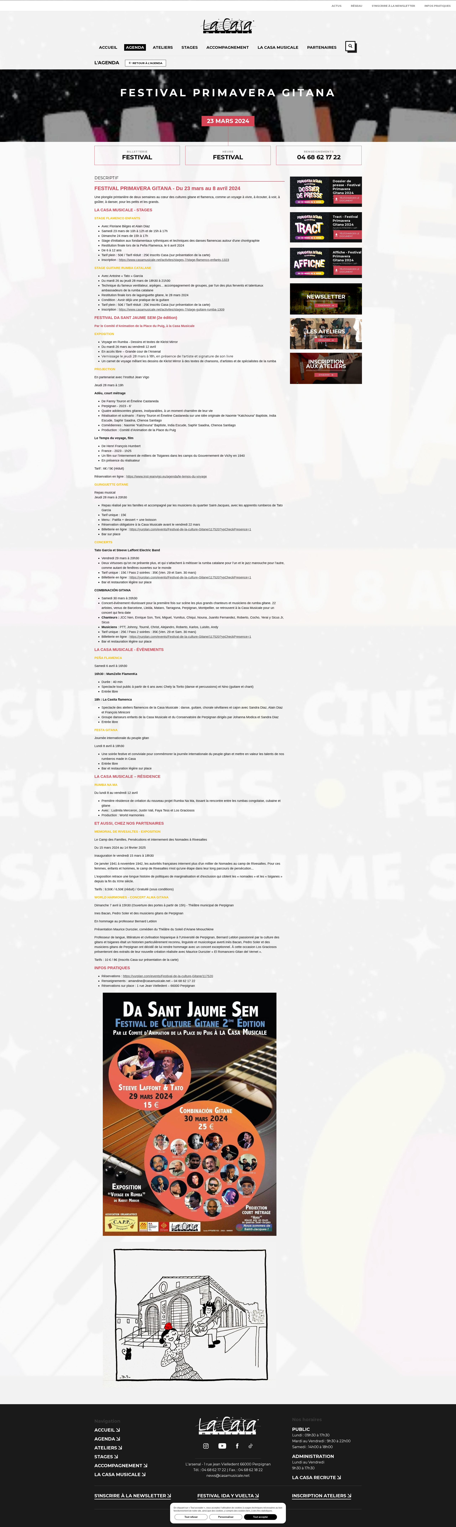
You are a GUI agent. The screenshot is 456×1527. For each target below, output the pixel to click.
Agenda (105, 1439)
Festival (137, 155)
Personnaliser (226, 1517)
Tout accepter (260, 1517)
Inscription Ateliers (320, 1495)
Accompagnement (119, 1465)
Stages (104, 1456)
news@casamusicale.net (228, 1475)
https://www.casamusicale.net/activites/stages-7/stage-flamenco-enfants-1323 (174, 260)
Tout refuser (191, 1517)
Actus (336, 5)
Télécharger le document (349, 199)
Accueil (105, 1430)
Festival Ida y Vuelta (226, 1495)
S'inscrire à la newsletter (393, 5)
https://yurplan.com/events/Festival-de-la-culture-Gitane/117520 (168, 976)
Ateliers (106, 1447)
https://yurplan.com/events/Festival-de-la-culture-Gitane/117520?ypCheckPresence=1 (190, 529)
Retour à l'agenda (147, 63)
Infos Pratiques (437, 5)
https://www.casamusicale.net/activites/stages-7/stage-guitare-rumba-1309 (171, 309)
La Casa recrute (314, 1477)
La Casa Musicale (118, 1474)
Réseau (356, 5)
